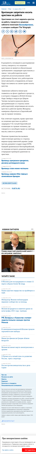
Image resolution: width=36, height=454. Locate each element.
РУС (28, 3)
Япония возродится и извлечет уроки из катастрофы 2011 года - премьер (16, 309)
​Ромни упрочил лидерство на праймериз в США (18, 291)
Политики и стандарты (8, 383)
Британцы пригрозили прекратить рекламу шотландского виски (14, 161)
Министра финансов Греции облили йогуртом (15, 339)
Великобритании (26, 24)
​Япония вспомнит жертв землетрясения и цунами (17, 348)
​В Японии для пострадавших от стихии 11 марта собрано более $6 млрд (17, 282)
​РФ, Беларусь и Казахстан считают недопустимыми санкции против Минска (16, 320)
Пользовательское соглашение (11, 385)
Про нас (4, 375)
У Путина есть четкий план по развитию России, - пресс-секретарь (16, 357)
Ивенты (3, 379)
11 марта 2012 (17, 9)
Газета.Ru (16, 188)
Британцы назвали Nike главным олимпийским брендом (14, 175)
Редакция (4, 381)
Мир (9, 9)
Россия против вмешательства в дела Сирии (15, 366)
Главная (3, 9)
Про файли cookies (7, 450)
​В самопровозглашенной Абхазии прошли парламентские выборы (17, 330)
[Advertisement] (18, 208)
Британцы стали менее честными (14, 168)
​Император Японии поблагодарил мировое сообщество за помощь (14, 300)
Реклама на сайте (7, 377)
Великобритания (9, 183)
